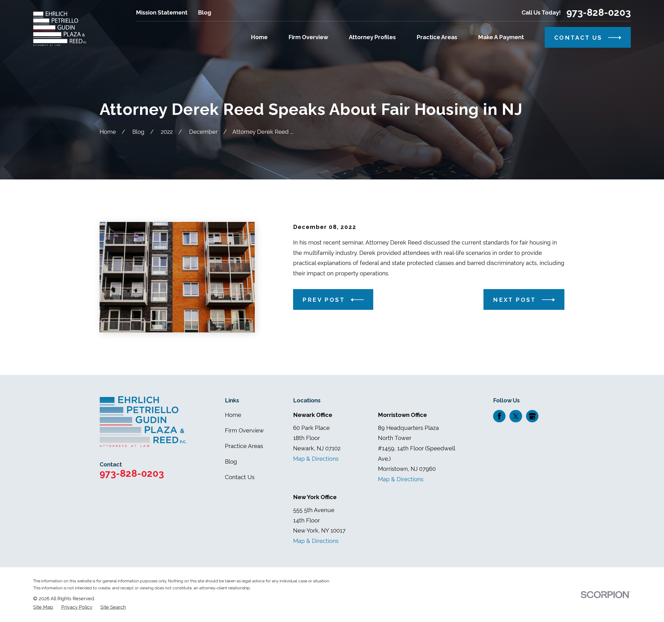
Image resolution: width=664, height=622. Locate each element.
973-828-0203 (598, 12)
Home (233, 414)
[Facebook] (499, 416)
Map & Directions (315, 458)
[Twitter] (515, 416)
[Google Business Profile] (532, 416)
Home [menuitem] (259, 37)
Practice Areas (244, 446)
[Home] (60, 29)
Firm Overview (244, 430)
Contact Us (239, 477)
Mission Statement (162, 12)
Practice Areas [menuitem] (437, 37)
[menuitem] (43, 607)
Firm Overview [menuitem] (308, 37)
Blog (204, 12)
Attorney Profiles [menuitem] (372, 37)
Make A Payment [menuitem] (501, 37)
